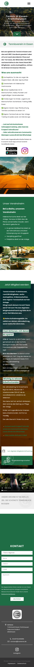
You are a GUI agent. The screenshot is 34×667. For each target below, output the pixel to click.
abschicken (17, 599)
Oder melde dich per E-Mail (16, 435)
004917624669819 (18, 639)
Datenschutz (21, 663)
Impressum (11, 663)
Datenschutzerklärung (8, 594)
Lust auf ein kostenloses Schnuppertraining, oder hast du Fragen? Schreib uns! (14, 127)
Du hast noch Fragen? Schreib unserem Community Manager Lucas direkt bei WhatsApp (16, 429)
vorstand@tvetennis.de (18, 641)
